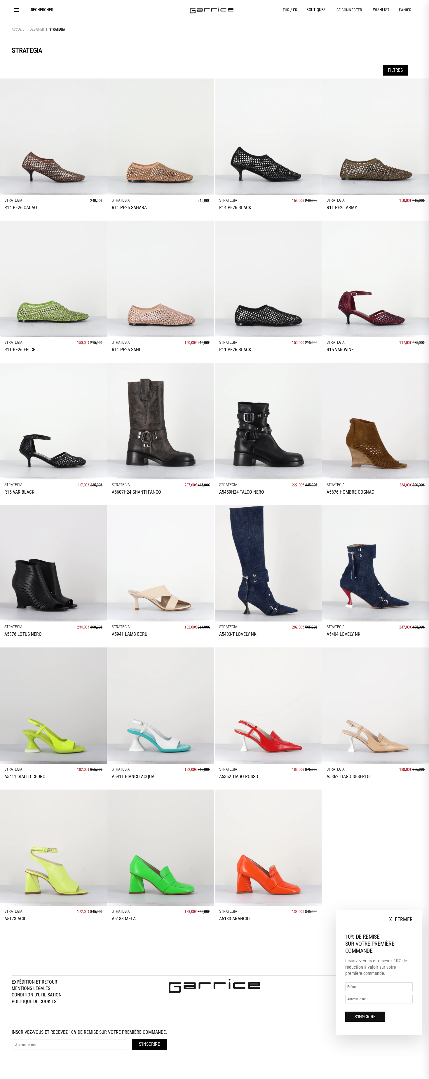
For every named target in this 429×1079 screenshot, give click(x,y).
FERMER (401, 919)
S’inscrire (365, 1016)
